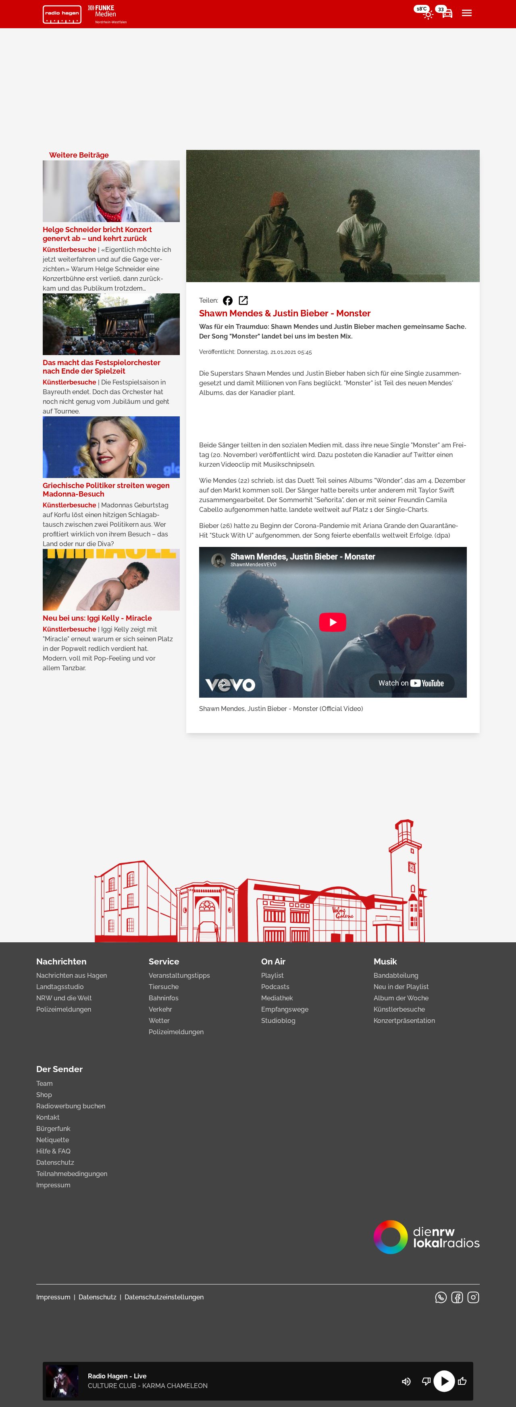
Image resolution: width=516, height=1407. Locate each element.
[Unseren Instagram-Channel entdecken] (473, 1297)
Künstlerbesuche (399, 1009)
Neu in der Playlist (401, 987)
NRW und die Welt (64, 998)
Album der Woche (401, 998)
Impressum (53, 1185)
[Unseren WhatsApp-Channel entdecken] (441, 1297)
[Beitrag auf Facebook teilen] (228, 301)
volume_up (406, 1381)
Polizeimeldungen (63, 1009)
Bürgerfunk (53, 1129)
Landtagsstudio (60, 987)
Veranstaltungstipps (179, 975)
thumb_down (426, 1381)
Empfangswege (284, 1009)
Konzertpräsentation (404, 1021)
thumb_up (462, 1381)
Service (164, 961)
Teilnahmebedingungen (71, 1174)
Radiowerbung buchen (70, 1106)
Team (44, 1083)
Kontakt (48, 1117)
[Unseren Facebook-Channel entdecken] (457, 1297)
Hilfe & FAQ (53, 1151)
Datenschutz (55, 1162)
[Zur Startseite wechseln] (62, 14)
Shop (44, 1095)
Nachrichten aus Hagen (71, 975)
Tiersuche (164, 987)
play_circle (444, 1381)
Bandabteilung (396, 975)
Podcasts (275, 987)
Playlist (272, 975)
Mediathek (277, 998)
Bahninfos (164, 998)
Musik (385, 961)
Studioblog (278, 1021)
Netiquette (52, 1140)
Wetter (159, 1021)
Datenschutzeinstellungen (164, 1297)
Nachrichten (61, 961)
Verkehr (160, 1009)
